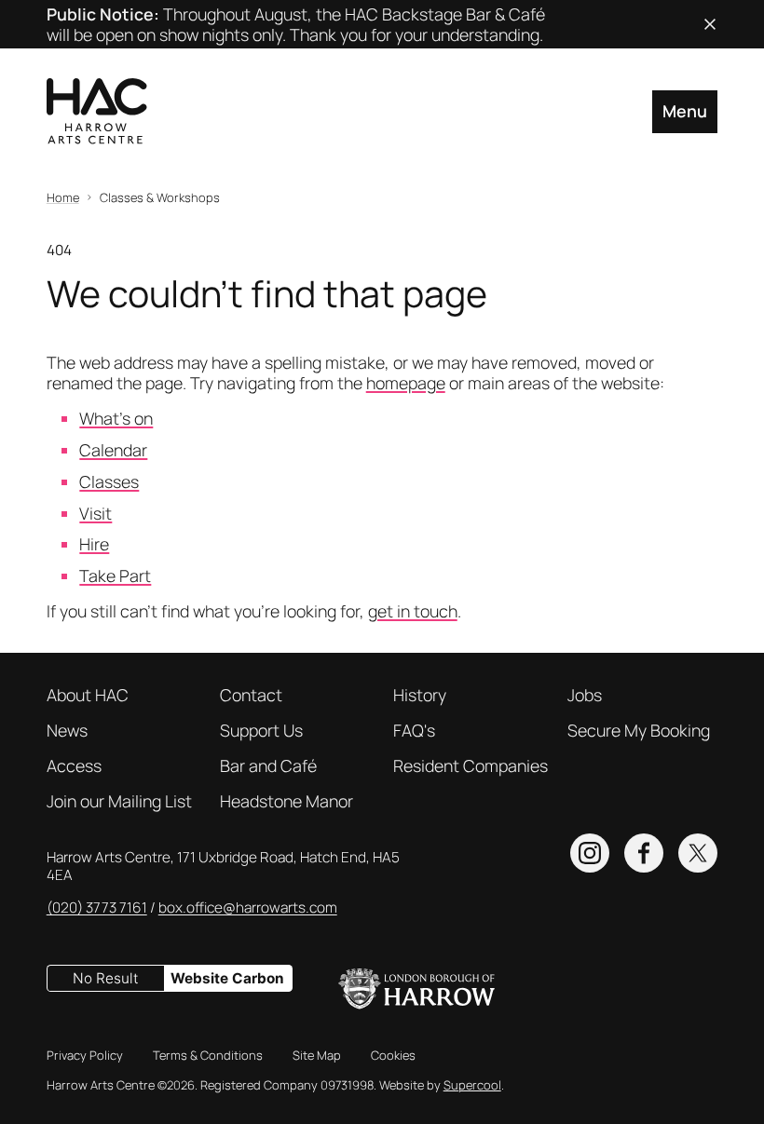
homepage (405, 383)
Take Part (115, 575)
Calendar (113, 450)
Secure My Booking (638, 730)
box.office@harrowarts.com (247, 907)
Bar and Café (268, 765)
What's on (116, 418)
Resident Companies (470, 765)
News (67, 730)
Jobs (584, 694)
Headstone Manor (286, 801)
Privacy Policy (85, 1055)
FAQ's (414, 730)
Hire (94, 544)
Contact (251, 694)
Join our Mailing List (119, 801)
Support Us (261, 730)
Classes (109, 481)
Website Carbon (227, 978)
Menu (684, 111)
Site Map (317, 1055)
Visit (95, 513)
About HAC (88, 694)
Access (74, 765)
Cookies (393, 1055)
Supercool (472, 1085)
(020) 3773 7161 (97, 907)
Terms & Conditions (208, 1055)
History (419, 694)
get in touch (412, 611)
